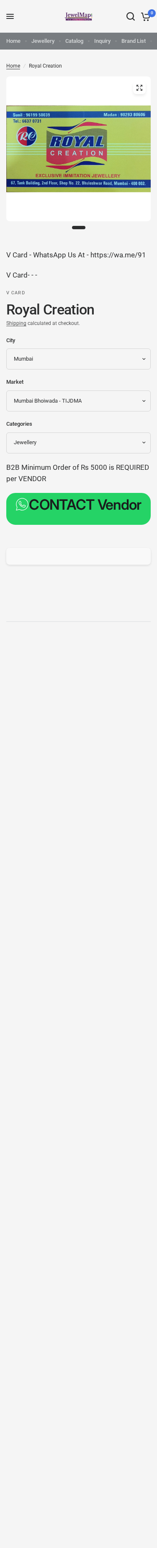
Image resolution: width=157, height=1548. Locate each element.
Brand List (133, 41)
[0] (144, 16)
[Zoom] (139, 87)
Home (13, 41)
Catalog (74, 41)
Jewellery (42, 41)
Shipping (16, 323)
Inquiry (102, 41)
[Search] (131, 16)
